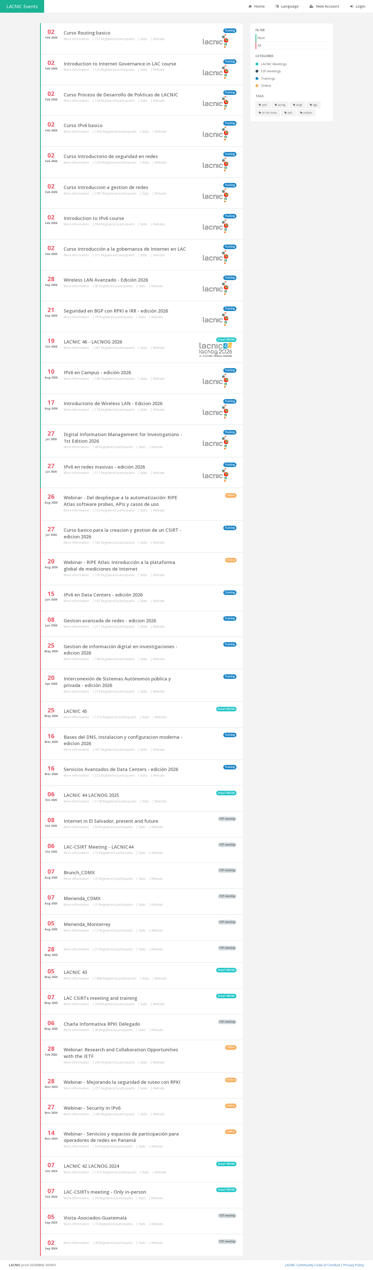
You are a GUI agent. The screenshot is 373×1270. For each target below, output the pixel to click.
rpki (289, 112)
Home (259, 6)
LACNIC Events (22, 6)
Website (159, 39)
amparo (307, 112)
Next (261, 38)
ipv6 (264, 105)
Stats (144, 39)
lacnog (281, 105)
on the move (269, 112)
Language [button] (289, 6)
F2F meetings (270, 71)
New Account (327, 6)
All (259, 45)
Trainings (267, 78)
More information (77, 39)
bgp (314, 105)
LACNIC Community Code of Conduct (312, 1265)
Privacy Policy (353, 1265)
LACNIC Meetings (273, 64)
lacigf (298, 105)
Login (360, 6)
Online (265, 85)
